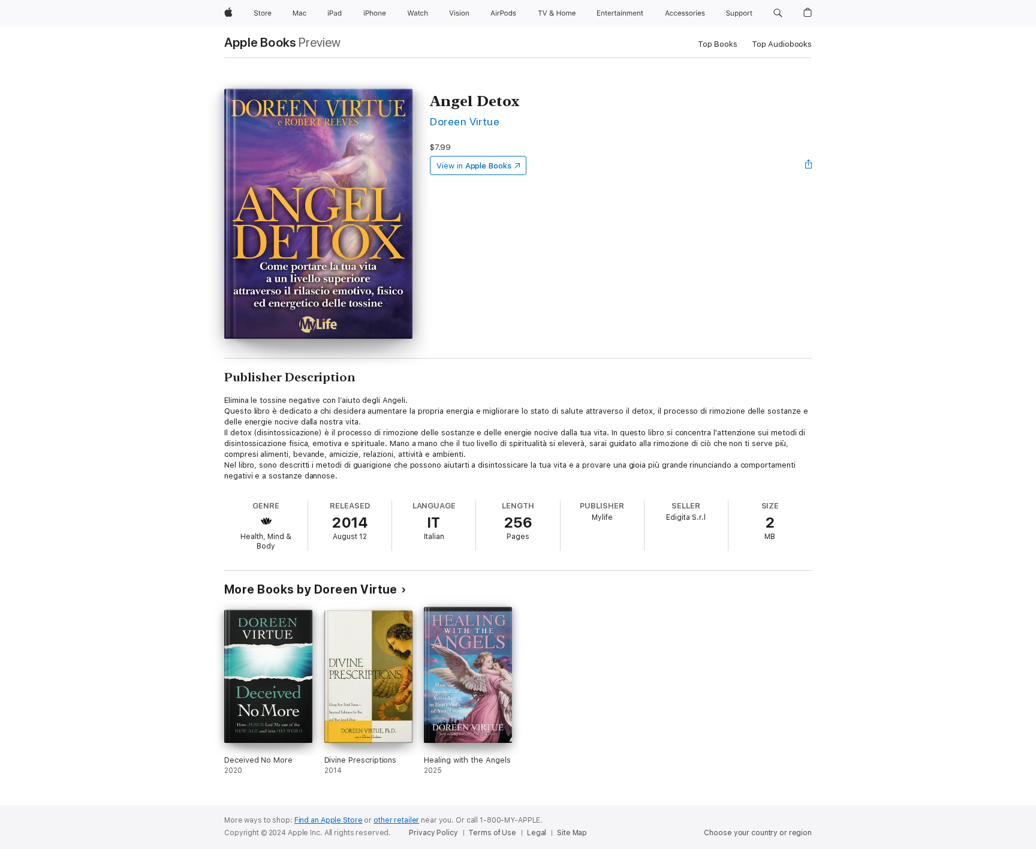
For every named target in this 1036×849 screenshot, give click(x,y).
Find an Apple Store (328, 820)
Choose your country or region (758, 833)
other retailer (396, 820)
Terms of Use (492, 833)
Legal (536, 833)
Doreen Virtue (464, 121)
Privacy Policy (433, 833)
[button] (778, 13)
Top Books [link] (717, 44)
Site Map (572, 833)
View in (473, 165)
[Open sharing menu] (809, 165)
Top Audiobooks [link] (782, 44)
